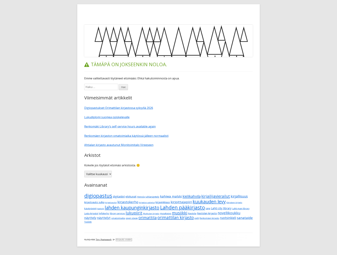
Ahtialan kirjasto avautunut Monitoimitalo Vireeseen (118, 145)
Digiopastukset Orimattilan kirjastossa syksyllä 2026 (118, 108)
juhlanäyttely (152, 196)
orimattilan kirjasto (175, 217)
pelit (196, 218)
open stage (132, 218)
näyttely (90, 218)
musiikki (179, 212)
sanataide (245, 217)
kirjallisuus (239, 196)
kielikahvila (192, 196)
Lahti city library (221, 208)
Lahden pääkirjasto (182, 207)
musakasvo (165, 213)
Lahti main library (240, 208)
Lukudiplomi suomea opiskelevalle (107, 117)
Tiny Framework (103, 239)
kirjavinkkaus (163, 202)
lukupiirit (134, 212)
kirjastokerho (127, 202)
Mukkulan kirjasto (151, 213)
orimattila (147, 217)
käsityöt (100, 208)
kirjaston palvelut (147, 202)
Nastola (192, 213)
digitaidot (119, 196)
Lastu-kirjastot (91, 213)
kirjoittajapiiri (181, 202)
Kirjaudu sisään (123, 239)
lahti (208, 208)
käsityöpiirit (90, 208)
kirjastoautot (111, 202)
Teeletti (88, 221)
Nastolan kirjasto (207, 213)
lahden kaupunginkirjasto (132, 207)
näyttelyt (104, 218)
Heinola (141, 196)
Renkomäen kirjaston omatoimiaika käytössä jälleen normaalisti (126, 136)
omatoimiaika (118, 218)
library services (117, 213)
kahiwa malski (171, 196)
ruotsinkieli (228, 218)
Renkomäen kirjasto (209, 218)
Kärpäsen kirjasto (234, 202)
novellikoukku (229, 213)
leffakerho (104, 213)
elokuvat (130, 196)
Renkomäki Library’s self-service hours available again (120, 126)
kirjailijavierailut (215, 196)
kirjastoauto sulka (94, 202)
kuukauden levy (209, 201)
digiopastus (98, 195)
